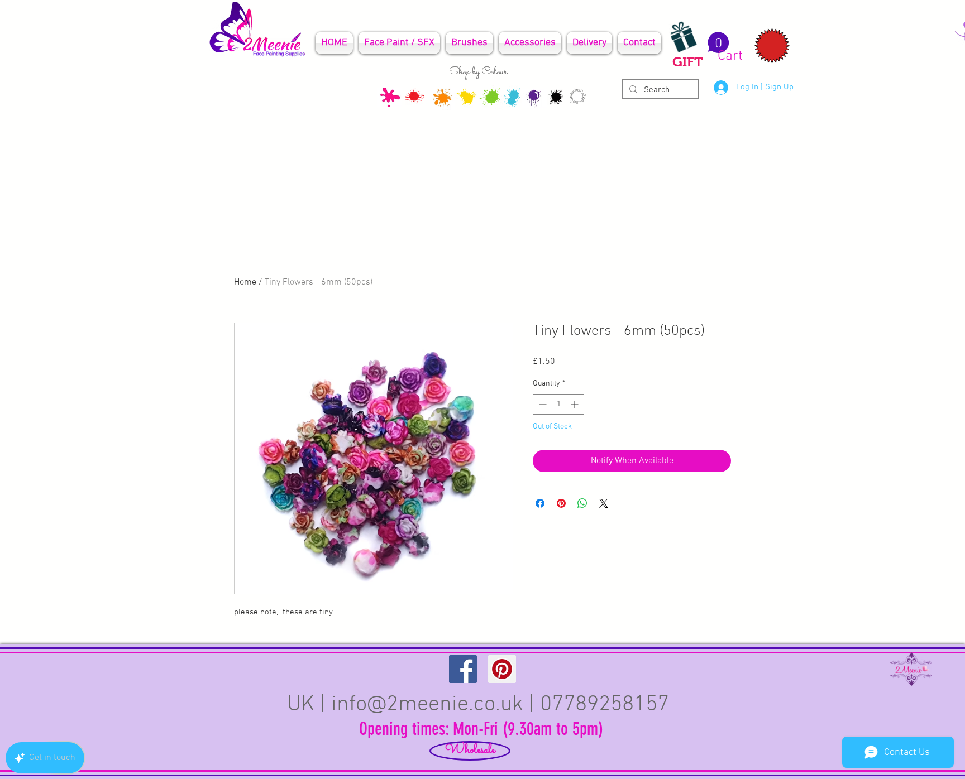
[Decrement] (541, 404)
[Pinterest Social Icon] (502, 669)
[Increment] (575, 404)
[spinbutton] (558, 404)
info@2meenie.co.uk (427, 704)
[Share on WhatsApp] (582, 503)
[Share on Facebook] (540, 503)
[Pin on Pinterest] (561, 503)
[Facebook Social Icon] (463, 669)
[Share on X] (603, 503)
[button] (723, 47)
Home (245, 282)
